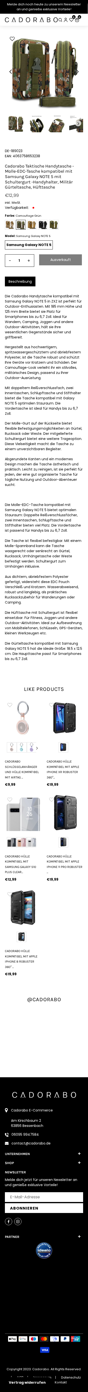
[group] (23, 718)
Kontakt (61, 1382)
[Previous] (11, 71)
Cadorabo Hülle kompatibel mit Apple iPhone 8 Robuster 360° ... (21, 958)
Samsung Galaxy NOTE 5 (28, 244)
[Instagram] (18, 1221)
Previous (9, 748)
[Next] (77, 71)
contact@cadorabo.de (31, 1143)
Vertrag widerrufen (27, 1382)
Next (37, 748)
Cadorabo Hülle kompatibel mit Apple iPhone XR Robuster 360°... (63, 769)
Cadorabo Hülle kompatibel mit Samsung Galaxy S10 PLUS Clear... (20, 864)
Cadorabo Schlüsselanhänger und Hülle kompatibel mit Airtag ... (22, 769)
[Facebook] (8, 1221)
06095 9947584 (25, 1134)
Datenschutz (71, 1377)
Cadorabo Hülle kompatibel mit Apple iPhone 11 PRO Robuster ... (64, 864)
